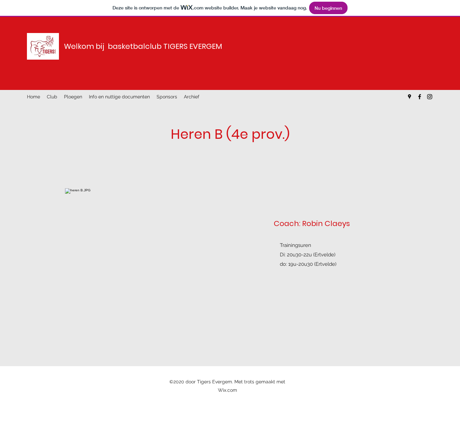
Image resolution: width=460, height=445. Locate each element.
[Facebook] (419, 96)
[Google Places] (409, 96)
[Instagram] (429, 96)
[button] (52, 97)
